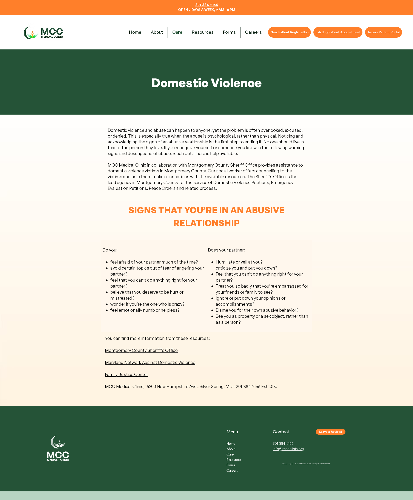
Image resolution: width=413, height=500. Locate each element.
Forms (231, 465)
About (231, 449)
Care (230, 454)
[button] (202, 32)
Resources (234, 459)
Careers (232, 470)
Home (231, 443)
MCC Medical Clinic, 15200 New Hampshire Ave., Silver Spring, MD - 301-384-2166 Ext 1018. (191, 386)
